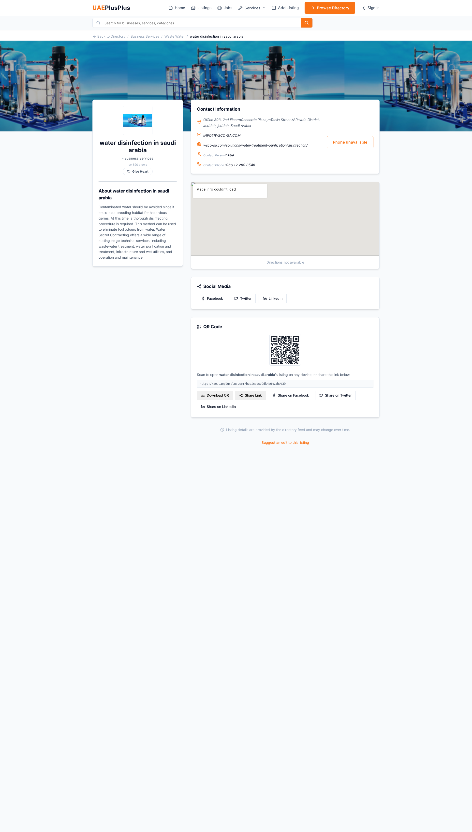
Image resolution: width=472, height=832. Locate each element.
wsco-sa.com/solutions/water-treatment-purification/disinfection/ (255, 145)
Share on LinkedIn (221, 406)
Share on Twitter (338, 395)
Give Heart (140, 171)
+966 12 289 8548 (239, 165)
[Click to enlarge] (285, 350)
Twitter (245, 298)
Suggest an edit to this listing (285, 442)
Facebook (215, 298)
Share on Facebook (293, 395)
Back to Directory (111, 36)
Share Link (253, 395)
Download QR (218, 395)
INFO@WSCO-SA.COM (221, 135)
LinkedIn (275, 298)
